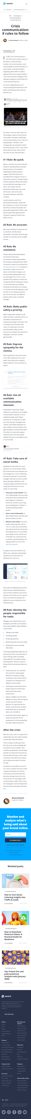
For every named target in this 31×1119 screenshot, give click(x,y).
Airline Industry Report (22, 1087)
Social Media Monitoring (15, 20)
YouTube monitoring (21, 1035)
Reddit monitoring (21, 1026)
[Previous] (4, 9)
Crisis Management (17, 15)
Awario (8, 527)
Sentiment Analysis (6, 1045)
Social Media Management (15, 18)
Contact (3, 1029)
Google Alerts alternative (7, 1068)
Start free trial (9, 1014)
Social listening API (6, 1059)
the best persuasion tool (11, 267)
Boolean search (5, 1042)
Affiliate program (21, 1066)
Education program (21, 1068)
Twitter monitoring (21, 1030)
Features (4, 1040)
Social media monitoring (7, 1076)
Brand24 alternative (6, 1066)
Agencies (19, 1073)
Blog (18, 1054)
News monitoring (21, 1040)
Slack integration (5, 1056)
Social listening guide (22, 1052)
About (3, 1026)
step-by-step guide (11, 544)
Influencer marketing (6, 1083)
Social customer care (6, 1080)
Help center (19, 1049)
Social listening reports (7, 1052)
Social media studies (23, 1078)
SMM (10, 15)
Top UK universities (21, 1090)
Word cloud (19, 1056)
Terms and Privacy (6, 1031)
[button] (26, 3)
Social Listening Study (22, 1083)
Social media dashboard (7, 1049)
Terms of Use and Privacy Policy (15, 847)
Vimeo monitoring (21, 1037)
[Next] (26, 9)
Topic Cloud (4, 1054)
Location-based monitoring (8, 1047)
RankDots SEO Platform (22, 1059)
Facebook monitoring (22, 1033)
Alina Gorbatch (14, 40)
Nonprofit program (21, 1071)
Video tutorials (20, 1047)
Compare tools (6, 1064)
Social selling (5, 1078)
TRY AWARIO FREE (15, 840)
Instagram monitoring (22, 1028)
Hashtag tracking (5, 1085)
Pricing (3, 1024)
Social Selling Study (21, 1080)
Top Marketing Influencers (23, 1085)
